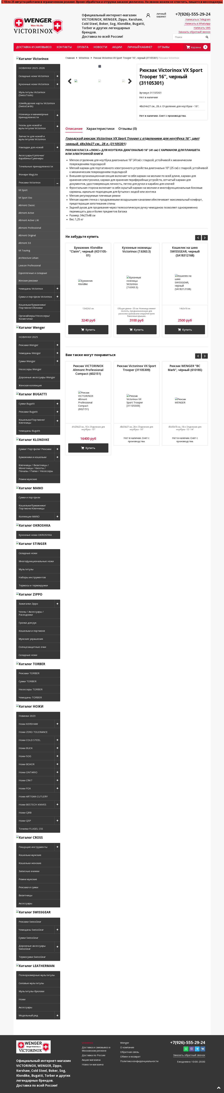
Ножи (22, 999)
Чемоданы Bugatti (29, 430)
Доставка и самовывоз (33, 47)
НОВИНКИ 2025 (28, 337)
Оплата (82, 47)
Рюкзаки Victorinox (30, 182)
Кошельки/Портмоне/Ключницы (32, 421)
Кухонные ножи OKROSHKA (35, 534)
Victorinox (84, 57)
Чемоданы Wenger (30, 353)
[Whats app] (185, 1049)
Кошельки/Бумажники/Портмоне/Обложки (32, 306)
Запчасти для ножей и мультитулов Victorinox (32, 138)
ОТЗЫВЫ (164, 47)
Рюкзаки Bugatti (28, 411)
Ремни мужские (28, 479)
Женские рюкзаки (28, 280)
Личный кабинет (140, 47)
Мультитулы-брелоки (31, 991)
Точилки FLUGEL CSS (31, 828)
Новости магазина (92, 1064)
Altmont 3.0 (25, 242)
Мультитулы (26, 569)
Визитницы (25, 895)
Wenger (124, 1042)
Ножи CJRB (25, 812)
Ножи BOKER (26, 764)
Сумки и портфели (29, 497)
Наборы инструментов (32, 577)
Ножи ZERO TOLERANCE (33, 732)
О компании (127, 1047)
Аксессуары (25, 903)
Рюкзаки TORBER (29, 673)
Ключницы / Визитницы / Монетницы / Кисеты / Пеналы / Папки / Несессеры (36, 468)
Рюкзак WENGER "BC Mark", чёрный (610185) (185, 368)
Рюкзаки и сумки (28, 887)
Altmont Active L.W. (29, 220)
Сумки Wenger (27, 361)
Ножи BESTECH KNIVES (32, 804)
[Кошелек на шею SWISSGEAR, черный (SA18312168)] (185, 282)
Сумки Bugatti (27, 403)
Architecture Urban (28, 257)
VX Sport (23, 190)
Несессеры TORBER (30, 689)
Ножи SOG (25, 756)
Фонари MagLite (28, 174)
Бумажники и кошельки (32, 457)
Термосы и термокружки (33, 585)
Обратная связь (129, 1052)
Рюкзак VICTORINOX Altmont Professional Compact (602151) (88, 370)
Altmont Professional (30, 227)
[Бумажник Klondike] (88, 282)
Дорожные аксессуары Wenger (37, 377)
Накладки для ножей (31, 147)
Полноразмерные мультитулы (37, 975)
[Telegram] (197, 1049)
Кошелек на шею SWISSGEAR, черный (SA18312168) (185, 251)
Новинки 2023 (27, 715)
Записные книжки (29, 871)
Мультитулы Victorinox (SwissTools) (32, 93)
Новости (100, 47)
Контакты (64, 47)
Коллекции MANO (29, 516)
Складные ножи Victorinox (34, 76)
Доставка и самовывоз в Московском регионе (96, 1049)
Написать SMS (202, 27)
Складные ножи (28, 553)
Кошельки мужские (30, 855)
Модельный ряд (28, 1015)
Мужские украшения (31, 638)
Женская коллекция (30, 385)
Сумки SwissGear (28, 937)
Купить (90, 329)
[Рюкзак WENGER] (185, 401)
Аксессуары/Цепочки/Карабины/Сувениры (31, 157)
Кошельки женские (30, 863)
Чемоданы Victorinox (31, 288)
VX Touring (24, 250)
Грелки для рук (27, 622)
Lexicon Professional (30, 265)
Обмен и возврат (130, 1056)
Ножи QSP (25, 820)
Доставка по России (93, 1055)
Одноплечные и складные (33, 273)
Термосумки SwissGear (32, 956)
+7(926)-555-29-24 (192, 14)
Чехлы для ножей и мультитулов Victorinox (32, 127)
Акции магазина (91, 1059)
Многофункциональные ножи (36, 561)
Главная (70, 57)
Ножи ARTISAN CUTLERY (33, 796)
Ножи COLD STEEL (30, 740)
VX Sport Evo (25, 197)
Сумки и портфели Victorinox (35, 296)
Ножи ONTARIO (28, 772)
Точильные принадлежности (36, 166)
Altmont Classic (27, 205)
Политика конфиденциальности (139, 1061)
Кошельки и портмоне (32, 630)
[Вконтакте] (202, 1049)
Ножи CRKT (25, 780)
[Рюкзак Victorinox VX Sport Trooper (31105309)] (137, 401)
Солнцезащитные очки (32, 646)
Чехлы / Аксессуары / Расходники (31, 613)
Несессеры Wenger (30, 369)
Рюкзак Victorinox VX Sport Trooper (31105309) (136, 368)
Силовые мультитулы (31, 983)
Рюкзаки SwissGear (30, 921)
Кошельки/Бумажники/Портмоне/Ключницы (32, 507)
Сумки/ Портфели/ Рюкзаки (35, 449)
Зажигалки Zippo (28, 603)
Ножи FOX (25, 788)
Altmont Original (27, 235)
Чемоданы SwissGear (31, 929)
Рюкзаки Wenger (28, 345)
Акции (117, 47)
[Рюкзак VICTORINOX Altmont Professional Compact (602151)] (88, 401)
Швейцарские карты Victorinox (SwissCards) (37, 105)
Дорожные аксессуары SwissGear (32, 947)
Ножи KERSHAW (28, 723)
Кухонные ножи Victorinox (34, 84)
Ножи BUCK (26, 748)
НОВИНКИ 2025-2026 (32, 68)
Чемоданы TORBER (30, 697)
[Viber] (191, 1049)
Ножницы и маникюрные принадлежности (33, 116)
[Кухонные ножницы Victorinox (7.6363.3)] (137, 282)
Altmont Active (26, 212)
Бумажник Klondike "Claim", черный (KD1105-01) (88, 251)
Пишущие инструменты (33, 847)
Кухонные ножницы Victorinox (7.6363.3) (136, 249)
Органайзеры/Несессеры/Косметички (34, 317)
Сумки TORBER (27, 681)
